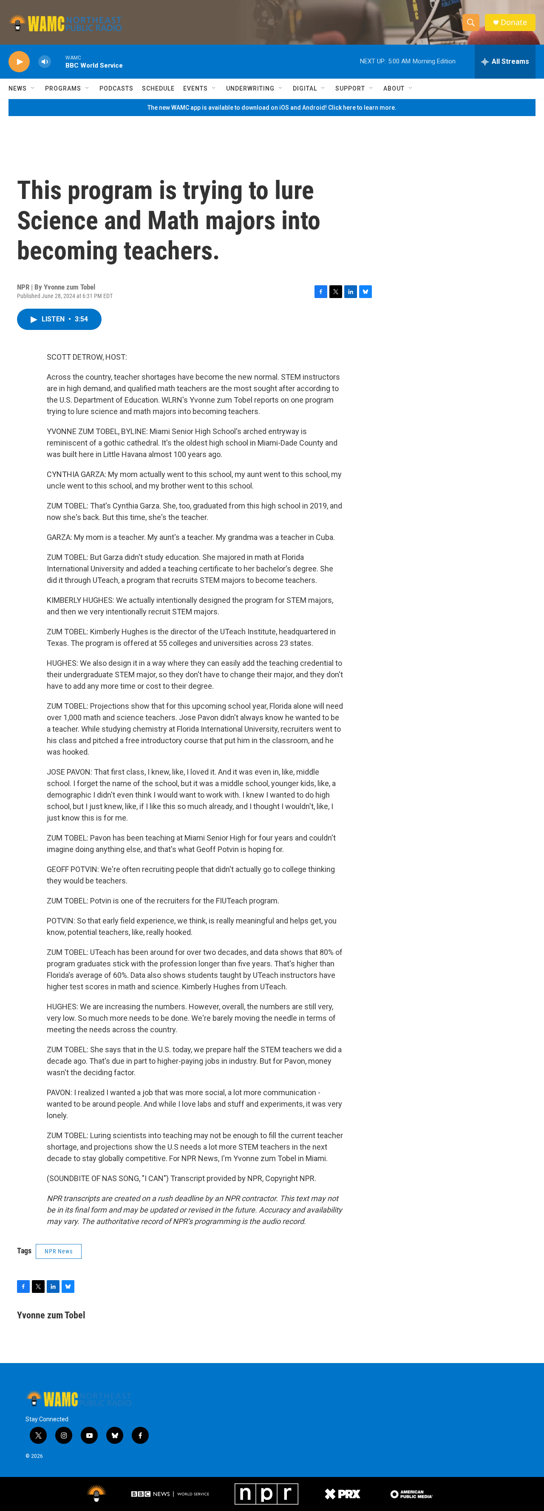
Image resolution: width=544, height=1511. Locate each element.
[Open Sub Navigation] (33, 88)
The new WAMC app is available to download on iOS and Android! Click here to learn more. (272, 107)
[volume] (44, 61)
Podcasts (116, 88)
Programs (63, 88)
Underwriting (250, 88)
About (394, 88)
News (17, 88)
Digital (305, 88)
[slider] (58, 61)
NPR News (59, 1251)
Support (350, 88)
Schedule (158, 88)
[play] (19, 62)
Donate (514, 22)
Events (195, 88)
